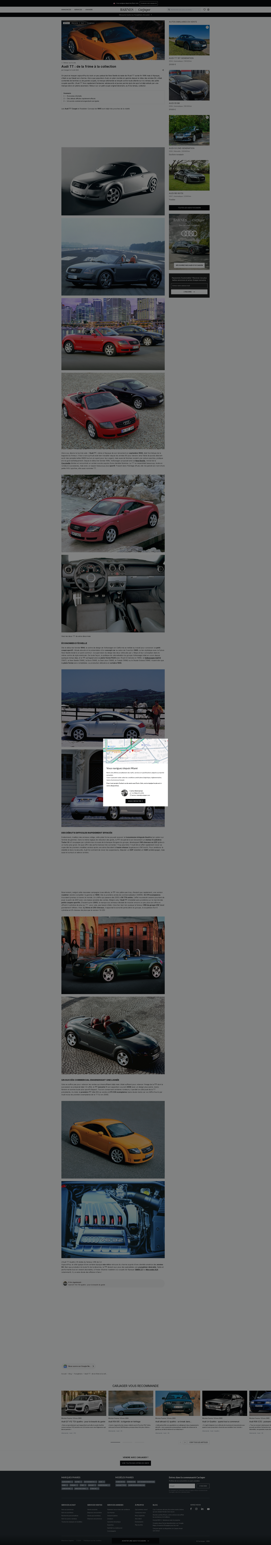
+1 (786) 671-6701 (138, 793)
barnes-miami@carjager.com (141, 795)
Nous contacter (134, 801)
